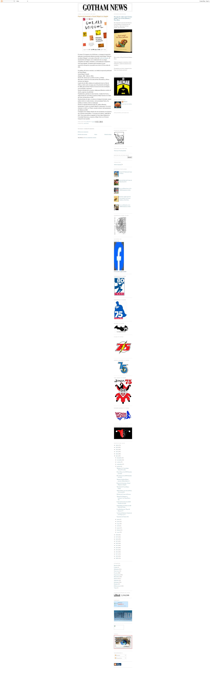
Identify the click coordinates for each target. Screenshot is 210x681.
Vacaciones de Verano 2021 (123, 516)
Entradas (118, 655)
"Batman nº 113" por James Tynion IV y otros (123, 469)
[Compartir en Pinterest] (102, 122)
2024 (117, 449)
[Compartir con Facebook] (100, 122)
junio (118, 521)
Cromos (115, 567)
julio (118, 519)
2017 (117, 541)
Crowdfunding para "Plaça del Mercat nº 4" (123, 510)
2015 (117, 545)
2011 (117, 554)
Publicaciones (117, 586)
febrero (118, 530)
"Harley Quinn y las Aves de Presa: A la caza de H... (124, 491)
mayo (118, 523)
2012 (117, 552)
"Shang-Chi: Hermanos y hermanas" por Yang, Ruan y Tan (123, 498)
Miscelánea (116, 576)
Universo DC (116, 241)
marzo (118, 528)
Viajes (115, 588)
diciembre (119, 458)
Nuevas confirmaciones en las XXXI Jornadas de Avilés (124, 189)
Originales (116, 580)
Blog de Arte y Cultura (122, 605)
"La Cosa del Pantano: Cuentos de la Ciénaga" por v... (124, 513)
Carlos (125, 101)
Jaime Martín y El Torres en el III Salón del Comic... (124, 506)
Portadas (116, 584)
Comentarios (119, 658)
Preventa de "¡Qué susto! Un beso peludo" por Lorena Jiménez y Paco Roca (123, 18)
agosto (118, 466)
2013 (117, 549)
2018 (117, 539)
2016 (117, 543)
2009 (117, 558)
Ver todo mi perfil (127, 104)
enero (118, 532)
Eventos (116, 573)
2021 (117, 456)
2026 (117, 445)
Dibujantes (116, 569)
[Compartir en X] (99, 122)
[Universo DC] (119, 270)
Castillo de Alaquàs (103, 58)
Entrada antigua (108, 134)
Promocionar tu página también (120, 271)
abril (118, 525)
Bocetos (116, 565)
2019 (117, 537)
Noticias (86, 123)
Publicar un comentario (83, 132)
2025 (117, 447)
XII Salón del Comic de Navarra (124, 494)
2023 (117, 451)
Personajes (116, 582)
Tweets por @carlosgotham (120, 150)
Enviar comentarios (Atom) (90, 137)
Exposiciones (117, 575)
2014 (117, 547)
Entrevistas (116, 571)
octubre (119, 462)
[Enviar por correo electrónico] (96, 122)
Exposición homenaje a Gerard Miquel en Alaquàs (123, 483)
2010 (117, 556)
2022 (117, 453)
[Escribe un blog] (97, 122)
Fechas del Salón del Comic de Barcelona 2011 (125, 181)
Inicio (95, 134)
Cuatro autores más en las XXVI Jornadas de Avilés (124, 502)
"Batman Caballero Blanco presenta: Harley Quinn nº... (123, 480)
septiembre (119, 464)
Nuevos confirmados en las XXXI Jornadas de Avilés (124, 205)
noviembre (119, 460)
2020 (117, 535)
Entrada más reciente (82, 134)
